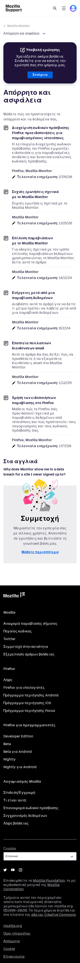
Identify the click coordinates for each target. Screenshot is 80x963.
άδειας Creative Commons (53, 915)
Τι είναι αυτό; (15, 800)
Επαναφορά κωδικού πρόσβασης (30, 808)
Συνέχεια (40, 75)
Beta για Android (17, 752)
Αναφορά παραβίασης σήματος (30, 624)
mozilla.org (12, 926)
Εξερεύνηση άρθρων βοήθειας (28, 654)
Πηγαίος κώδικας (17, 631)
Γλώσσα (9, 848)
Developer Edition (18, 736)
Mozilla (14, 595)
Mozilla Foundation (49, 880)
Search (54, 8)
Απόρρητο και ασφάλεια (21, 33)
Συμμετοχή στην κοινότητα (25, 647)
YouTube (13, 870)
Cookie (9, 949)
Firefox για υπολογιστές (24, 688)
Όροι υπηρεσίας (17, 933)
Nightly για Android (19, 767)
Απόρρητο (11, 941)
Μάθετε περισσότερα (40, 552)
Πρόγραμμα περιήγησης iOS (27, 703)
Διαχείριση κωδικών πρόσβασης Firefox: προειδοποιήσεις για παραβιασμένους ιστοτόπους (40, 133)
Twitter (9, 639)
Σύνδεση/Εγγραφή (19, 793)
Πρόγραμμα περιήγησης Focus (29, 711)
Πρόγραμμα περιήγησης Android (30, 695)
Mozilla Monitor (18, 26)
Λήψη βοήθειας (16, 823)
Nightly (9, 759)
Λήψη (7, 680)
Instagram (20, 870)
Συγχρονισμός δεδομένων (25, 816)
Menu (63, 8)
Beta (7, 744)
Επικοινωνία (14, 956)
